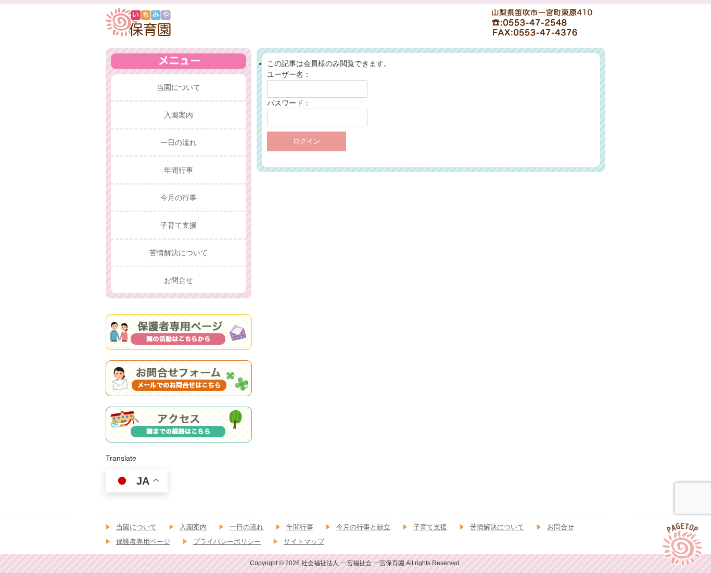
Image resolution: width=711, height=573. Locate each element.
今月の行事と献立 (363, 527)
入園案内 (193, 527)
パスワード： (289, 103)
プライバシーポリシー (227, 541)
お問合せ (560, 527)
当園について (136, 527)
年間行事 (299, 527)
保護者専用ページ (143, 541)
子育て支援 (430, 527)
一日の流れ (246, 527)
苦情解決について (497, 527)
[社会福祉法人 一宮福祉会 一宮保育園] (139, 21)
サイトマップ (304, 541)
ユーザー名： (289, 74)
